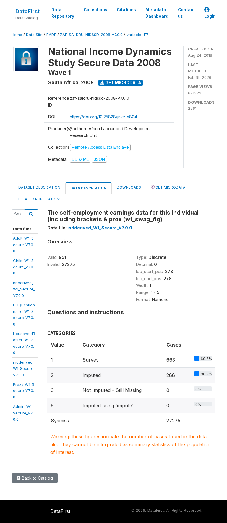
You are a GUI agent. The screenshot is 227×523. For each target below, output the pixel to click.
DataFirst (27, 11)
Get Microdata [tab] (170, 187)
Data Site (34, 34)
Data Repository (62, 13)
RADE (51, 34)
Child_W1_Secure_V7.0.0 (23, 267)
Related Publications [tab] (40, 199)
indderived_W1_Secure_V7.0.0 (24, 368)
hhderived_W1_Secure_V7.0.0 (24, 289)
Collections (95, 9)
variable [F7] (138, 34)
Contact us (186, 13)
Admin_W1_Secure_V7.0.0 (23, 412)
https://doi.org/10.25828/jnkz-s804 (103, 116)
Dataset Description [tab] (39, 187)
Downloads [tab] (129, 187)
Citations (126, 9)
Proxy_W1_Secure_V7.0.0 (23, 390)
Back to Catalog (37, 477)
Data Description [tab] (88, 188)
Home (17, 34)
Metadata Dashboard (156, 13)
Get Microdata (122, 82)
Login (210, 16)
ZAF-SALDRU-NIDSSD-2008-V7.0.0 (91, 34)
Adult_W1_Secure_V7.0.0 (23, 244)
